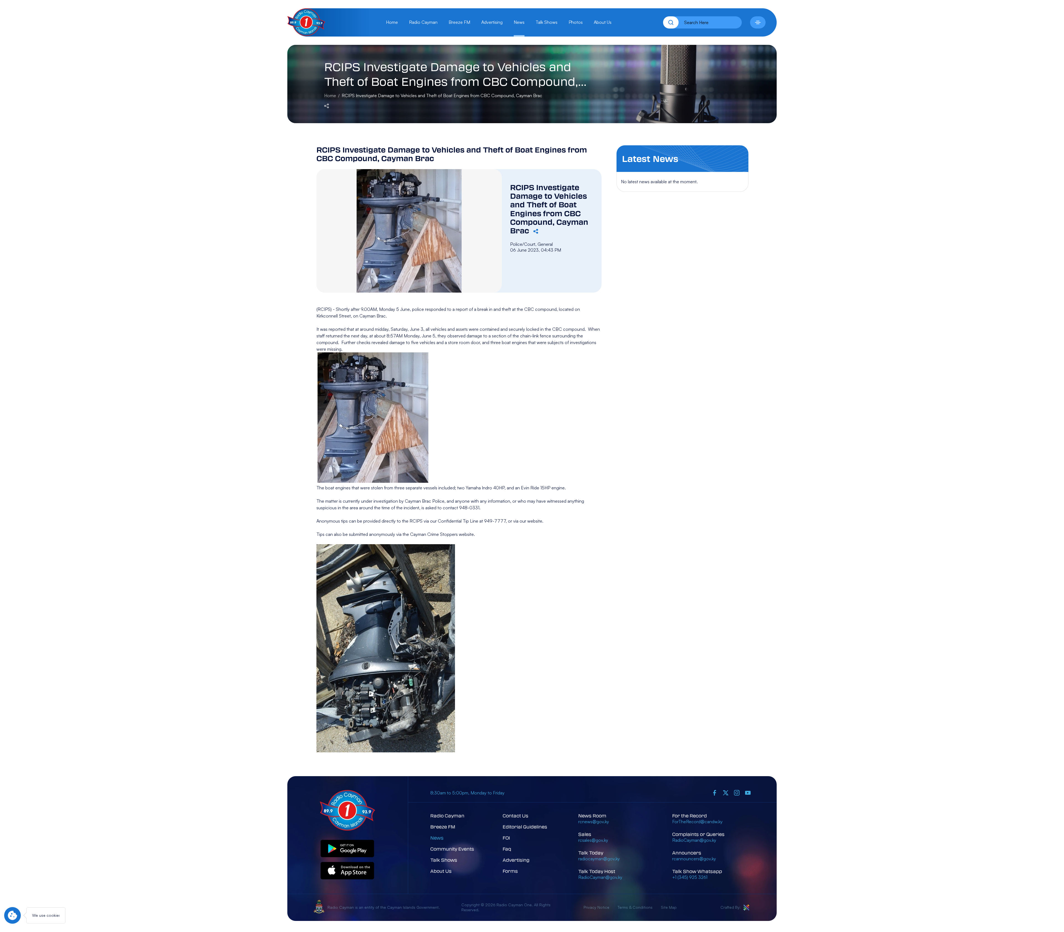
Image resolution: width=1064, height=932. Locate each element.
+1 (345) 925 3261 (689, 877)
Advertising (492, 22)
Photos (576, 22)
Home (392, 22)
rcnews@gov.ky (593, 821)
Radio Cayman (423, 22)
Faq (507, 849)
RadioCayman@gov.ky (600, 877)
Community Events (452, 849)
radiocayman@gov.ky (599, 858)
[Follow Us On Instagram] (737, 793)
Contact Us (515, 815)
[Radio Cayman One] (306, 34)
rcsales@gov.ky (593, 840)
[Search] (671, 22)
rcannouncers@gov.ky (694, 858)
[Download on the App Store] (347, 871)
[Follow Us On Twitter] (725, 793)
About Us (603, 22)
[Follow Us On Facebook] (714, 793)
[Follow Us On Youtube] (748, 793)
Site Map (669, 907)
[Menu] (758, 22)
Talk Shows (546, 22)
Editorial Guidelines (525, 826)
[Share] (326, 105)
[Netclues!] (746, 907)
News (519, 22)
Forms (510, 871)
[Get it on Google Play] (347, 849)
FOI (506, 838)
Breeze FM (459, 22)
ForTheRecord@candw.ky (697, 821)
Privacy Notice (596, 907)
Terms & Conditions (635, 907)
